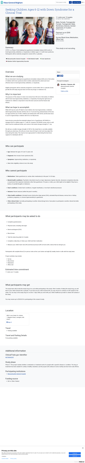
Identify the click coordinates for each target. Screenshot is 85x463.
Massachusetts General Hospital (16, 59)
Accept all (75, 453)
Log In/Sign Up (76, 2)
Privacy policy (13, 458)
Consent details (5, 458)
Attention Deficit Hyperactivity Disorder (18, 61)
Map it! (10, 322)
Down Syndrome (45, 59)
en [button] (83, 2)
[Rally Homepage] (12, 2)
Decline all (75, 456)
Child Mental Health (33, 59)
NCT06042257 (9, 357)
